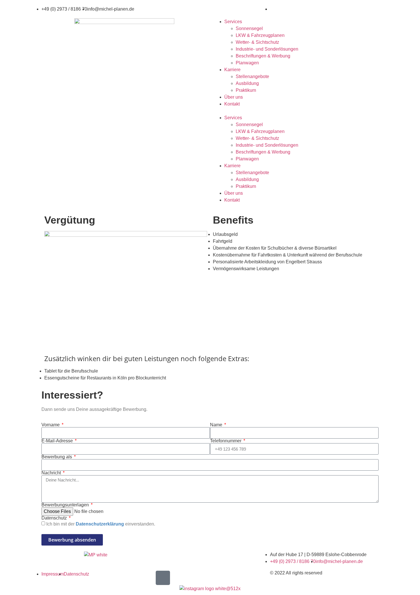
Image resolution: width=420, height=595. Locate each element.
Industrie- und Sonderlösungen (267, 49)
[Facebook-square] (163, 578)
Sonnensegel (249, 28)
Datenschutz (54, 518)
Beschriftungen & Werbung (263, 55)
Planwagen (247, 62)
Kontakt (232, 104)
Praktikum (246, 90)
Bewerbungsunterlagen (65, 505)
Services (233, 21)
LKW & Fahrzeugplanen (260, 35)
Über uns (233, 97)
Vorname (51, 425)
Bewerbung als (57, 457)
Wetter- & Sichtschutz (257, 42)
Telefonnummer (226, 441)
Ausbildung (247, 83)
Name (216, 425)
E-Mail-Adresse (57, 441)
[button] (296, 111)
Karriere (232, 69)
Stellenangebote (252, 76)
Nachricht (51, 473)
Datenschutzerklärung (100, 524)
